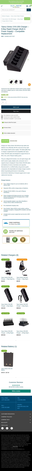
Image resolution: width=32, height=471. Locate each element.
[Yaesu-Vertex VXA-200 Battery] (8, 359)
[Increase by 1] (6, 101)
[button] (28, 58)
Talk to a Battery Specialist (9, 133)
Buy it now (16, 111)
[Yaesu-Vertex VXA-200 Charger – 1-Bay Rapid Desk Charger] (8, 268)
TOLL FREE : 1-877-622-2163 (5, 399)
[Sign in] (27, 6)
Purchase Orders (7, 127)
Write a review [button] (16, 391)
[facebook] (2, 428)
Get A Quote (27, 18)
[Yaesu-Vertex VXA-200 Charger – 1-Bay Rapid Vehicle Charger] (24, 268)
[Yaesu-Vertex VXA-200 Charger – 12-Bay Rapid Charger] (8, 322)
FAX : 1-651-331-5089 (5, 406)
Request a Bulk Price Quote (10, 122)
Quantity (3, 99)
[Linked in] (7, 428)
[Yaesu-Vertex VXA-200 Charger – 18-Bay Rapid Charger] (24, 322)
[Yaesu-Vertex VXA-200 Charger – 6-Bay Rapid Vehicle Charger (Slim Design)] (24, 295)
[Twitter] (12, 428)
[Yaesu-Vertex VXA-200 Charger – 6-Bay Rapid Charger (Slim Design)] (8, 295)
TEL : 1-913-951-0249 (21, 399)
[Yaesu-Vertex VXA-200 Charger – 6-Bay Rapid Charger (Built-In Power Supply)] (28, 85)
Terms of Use (15, 446)
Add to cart (16, 107)
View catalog (2, 6)
